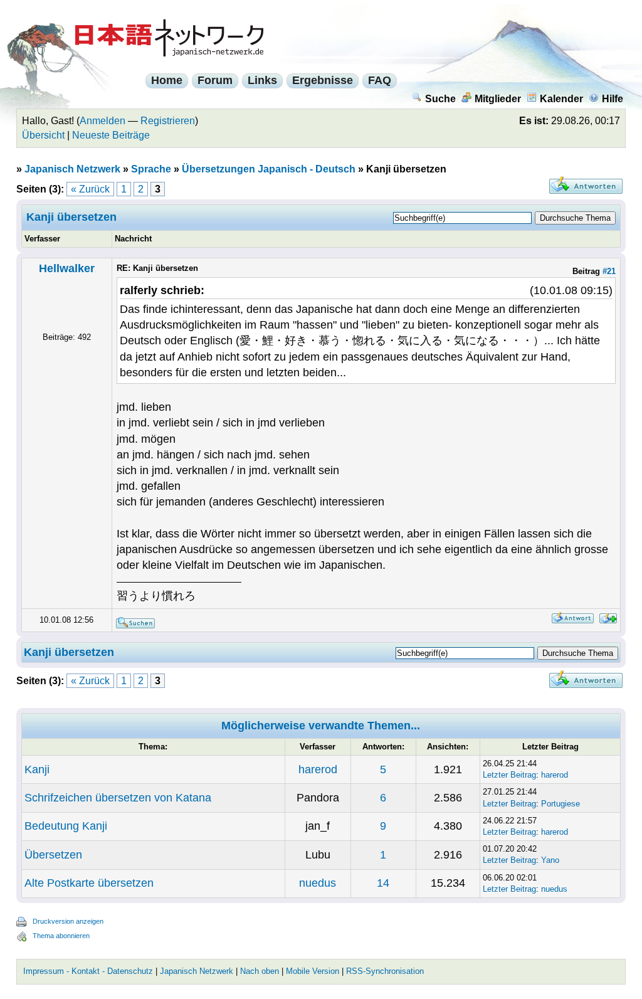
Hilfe (612, 98)
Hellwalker (67, 268)
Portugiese (560, 803)
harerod (317, 769)
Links (262, 80)
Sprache (151, 169)
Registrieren (167, 120)
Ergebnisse (322, 80)
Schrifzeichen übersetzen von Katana (117, 797)
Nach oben (259, 971)
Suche (440, 98)
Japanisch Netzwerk (72, 169)
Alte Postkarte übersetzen (89, 883)
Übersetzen (53, 854)
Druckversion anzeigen (68, 921)
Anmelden (102, 120)
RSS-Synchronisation (385, 971)
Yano (550, 860)
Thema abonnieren (61, 935)
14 (383, 883)
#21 (609, 271)
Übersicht (43, 135)
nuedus (317, 883)
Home (166, 80)
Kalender (561, 98)
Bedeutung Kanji (65, 826)
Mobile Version (312, 971)
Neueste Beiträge (111, 135)
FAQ (379, 80)
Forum (215, 80)
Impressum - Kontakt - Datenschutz (88, 971)
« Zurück (90, 189)
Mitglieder (498, 98)
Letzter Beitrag (509, 775)
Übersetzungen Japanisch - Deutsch (268, 169)
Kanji (37, 769)
